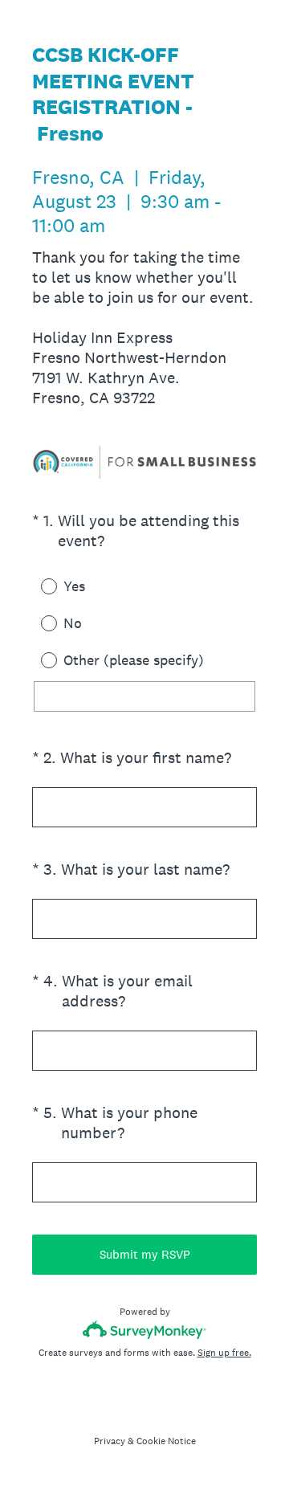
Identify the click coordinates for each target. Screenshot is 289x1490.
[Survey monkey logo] (145, 1330)
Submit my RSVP (145, 1254)
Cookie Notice (166, 1441)
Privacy (109, 1441)
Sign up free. (224, 1352)
